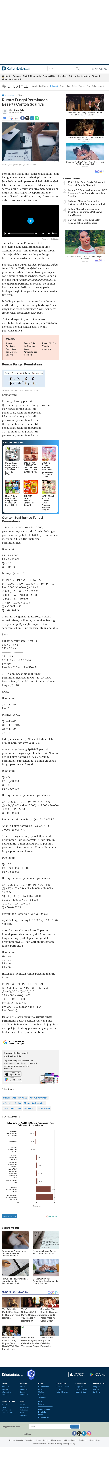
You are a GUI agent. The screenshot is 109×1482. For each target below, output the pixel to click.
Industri (5, 1389)
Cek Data (96, 1392)
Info (20, 79)
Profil (58, 1389)
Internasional (7, 1392)
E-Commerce (43, 1387)
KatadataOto (43, 1417)
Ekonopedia (35, 76)
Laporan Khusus (8, 1413)
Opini (4, 1407)
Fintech (41, 1389)
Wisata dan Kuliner (40, 86)
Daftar (74, 1426)
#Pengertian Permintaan (34, 1103)
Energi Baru (79, 1387)
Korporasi (24, 1395)
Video (4, 79)
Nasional (5, 1387)
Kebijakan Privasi (69, 1440)
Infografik (96, 1387)
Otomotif (96, 76)
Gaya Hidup (65, 86)
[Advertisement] (85, 307)
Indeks (41, 1404)
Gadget (41, 1395)
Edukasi (54, 86)
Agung (11, 1089)
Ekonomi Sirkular (81, 1389)
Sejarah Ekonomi (63, 1387)
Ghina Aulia (19, 110)
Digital (26, 76)
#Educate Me (44, 1108)
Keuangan (24, 1389)
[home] (3, 76)
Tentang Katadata (16, 1440)
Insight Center (44, 1409)
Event (40, 1415)
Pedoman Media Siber (52, 1440)
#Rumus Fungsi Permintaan (15, 1098)
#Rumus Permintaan (38, 1098)
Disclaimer (83, 1440)
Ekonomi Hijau (49, 76)
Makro (22, 1387)
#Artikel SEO (29, 1108)
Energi (4, 1395)
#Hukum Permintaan (12, 1108)
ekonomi (31, 181)
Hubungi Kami (94, 1440)
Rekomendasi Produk (13, 442)
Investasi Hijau (80, 1392)
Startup (41, 1392)
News (22, 1405)
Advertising (29, 1440)
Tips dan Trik (84, 86)
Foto (22, 1413)
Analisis (96, 1389)
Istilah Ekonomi (62, 1392)
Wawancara (6, 1410)
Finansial (17, 76)
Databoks (42, 1412)
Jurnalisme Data (65, 76)
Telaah (4, 1405)
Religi (74, 86)
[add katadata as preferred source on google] (30, 1042)
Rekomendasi (98, 86)
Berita (8, 76)
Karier (38, 1440)
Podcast (13, 79)
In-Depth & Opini (82, 76)
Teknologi (42, 1397)
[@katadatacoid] (89, 1433)
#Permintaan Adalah (12, 1103)
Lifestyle (10, 95)
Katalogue (24, 1410)
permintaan (50, 323)
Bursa (22, 1392)
